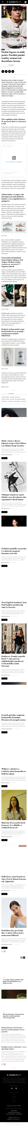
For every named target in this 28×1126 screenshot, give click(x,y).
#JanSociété (5, 399)
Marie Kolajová (5, 562)
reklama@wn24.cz (16, 1119)
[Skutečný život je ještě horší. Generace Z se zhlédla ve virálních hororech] (14, 805)
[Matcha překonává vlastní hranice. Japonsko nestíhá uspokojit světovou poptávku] (14, 1006)
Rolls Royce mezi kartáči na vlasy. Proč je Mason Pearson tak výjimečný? (13, 879)
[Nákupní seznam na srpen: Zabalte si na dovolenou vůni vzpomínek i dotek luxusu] (14, 477)
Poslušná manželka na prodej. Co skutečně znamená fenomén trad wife (13, 551)
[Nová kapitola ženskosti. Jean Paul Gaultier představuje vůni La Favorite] (14, 585)
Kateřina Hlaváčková (6, 454)
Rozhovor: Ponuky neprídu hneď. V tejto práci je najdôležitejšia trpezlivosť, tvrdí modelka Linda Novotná (13, 661)
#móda (12, 399)
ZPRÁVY (4, 977)
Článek (4, 458)
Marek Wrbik (11, 65)
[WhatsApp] (9, 71)
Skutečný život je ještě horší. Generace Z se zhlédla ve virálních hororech (13, 825)
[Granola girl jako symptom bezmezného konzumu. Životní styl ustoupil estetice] (14, 697)
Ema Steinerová (5, 508)
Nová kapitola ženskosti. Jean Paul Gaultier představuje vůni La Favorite (13, 604)
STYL (4, 1012)
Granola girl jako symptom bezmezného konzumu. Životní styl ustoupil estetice (13, 717)
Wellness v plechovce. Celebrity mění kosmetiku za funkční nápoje (13, 771)
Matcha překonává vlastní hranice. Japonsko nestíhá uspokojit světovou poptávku (13, 1016)
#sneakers (17, 401)
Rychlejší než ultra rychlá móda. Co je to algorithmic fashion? (14, 1048)
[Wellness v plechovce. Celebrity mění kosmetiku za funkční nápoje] (14, 751)
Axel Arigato (8, 49)
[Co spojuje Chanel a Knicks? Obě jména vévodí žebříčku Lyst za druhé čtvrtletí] (14, 971)
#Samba (11, 401)
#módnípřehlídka (20, 399)
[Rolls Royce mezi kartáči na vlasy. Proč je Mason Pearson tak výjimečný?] (14, 859)
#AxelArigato (6, 397)
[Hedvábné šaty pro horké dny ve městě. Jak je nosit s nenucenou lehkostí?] (14, 913)
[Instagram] (12, 1088)
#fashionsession (15, 397)
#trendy (23, 401)
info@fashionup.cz (15, 1085)
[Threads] (16, 1088)
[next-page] (5, 951)
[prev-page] (2, 951)
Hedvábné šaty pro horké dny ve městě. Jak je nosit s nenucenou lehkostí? (12, 933)
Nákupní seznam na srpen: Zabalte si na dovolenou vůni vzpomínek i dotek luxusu (13, 497)
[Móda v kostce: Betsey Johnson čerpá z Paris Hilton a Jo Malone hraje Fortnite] (14, 423)
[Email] (12, 71)
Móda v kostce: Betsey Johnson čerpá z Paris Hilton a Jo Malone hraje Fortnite (13, 443)
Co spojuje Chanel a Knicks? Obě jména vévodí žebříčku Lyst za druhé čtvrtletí (13, 981)
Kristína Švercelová (6, 944)
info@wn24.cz (16, 1117)
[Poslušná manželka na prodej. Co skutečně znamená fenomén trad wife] (14, 531)
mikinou (23, 323)
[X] (6, 71)
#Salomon (5, 401)
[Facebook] (2, 71)
